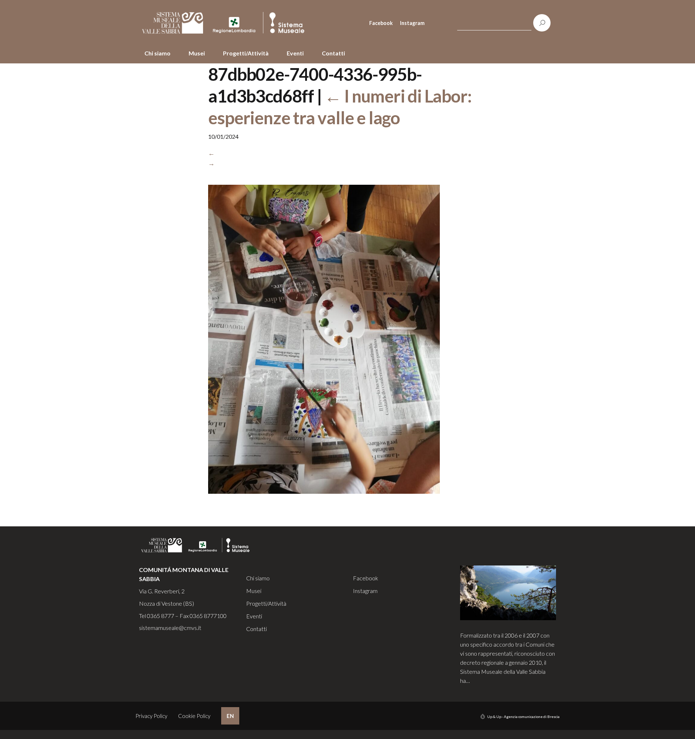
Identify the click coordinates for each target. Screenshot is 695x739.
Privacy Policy (151, 716)
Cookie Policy (194, 716)
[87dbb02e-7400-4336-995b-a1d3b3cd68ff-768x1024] (324, 344)
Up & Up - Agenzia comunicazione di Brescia (523, 716)
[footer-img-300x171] (508, 592)
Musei (197, 53)
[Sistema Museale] (226, 23)
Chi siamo (157, 53)
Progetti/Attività (246, 53)
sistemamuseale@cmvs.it (170, 627)
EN (230, 716)
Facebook (381, 23)
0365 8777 (160, 615)
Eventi (295, 53)
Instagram (412, 23)
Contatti (333, 53)
